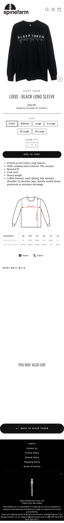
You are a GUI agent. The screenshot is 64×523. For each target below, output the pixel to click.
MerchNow (37, 503)
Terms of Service (32, 466)
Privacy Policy (32, 452)
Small (12, 123)
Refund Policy (32, 457)
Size (32, 118)
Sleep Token (32, 91)
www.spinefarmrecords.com (32, 501)
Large (38, 123)
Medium (25, 123)
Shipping (20, 108)
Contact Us (32, 448)
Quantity (32, 140)
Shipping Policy (32, 462)
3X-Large (39, 131)
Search (31, 443)
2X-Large (24, 131)
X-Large (51, 123)
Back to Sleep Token (34, 428)
